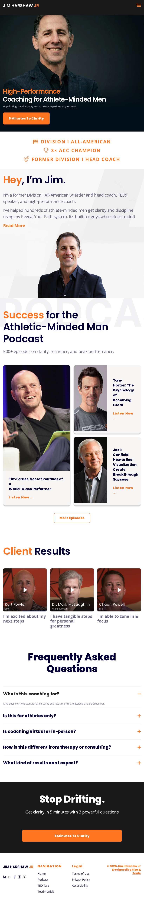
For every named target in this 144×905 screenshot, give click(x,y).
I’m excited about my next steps (24, 618)
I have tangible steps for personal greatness (71, 621)
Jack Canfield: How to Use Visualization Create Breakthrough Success (125, 464)
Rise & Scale (136, 871)
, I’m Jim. (34, 180)
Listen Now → (21, 497)
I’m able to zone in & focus (117, 618)
